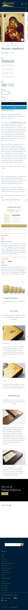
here (2, 197)
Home (2, 45)
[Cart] (22, 4)
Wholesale (3, 574)
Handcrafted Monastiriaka (7, 563)
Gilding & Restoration (6, 568)
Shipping (3, 100)
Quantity (3, 89)
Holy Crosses (4, 561)
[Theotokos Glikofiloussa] (10, 521)
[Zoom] (22, 39)
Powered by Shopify (13, 606)
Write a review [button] (14, 226)
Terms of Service (5, 587)
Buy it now (14, 107)
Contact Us (3, 581)
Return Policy (4, 585)
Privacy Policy (4, 590)
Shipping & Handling (6, 583)
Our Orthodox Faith (5, 572)
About (2, 556)
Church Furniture (5, 570)
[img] (5, 235)
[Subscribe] (22, 544)
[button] (5, 53)
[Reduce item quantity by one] (3, 92)
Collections (7, 45)
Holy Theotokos (15, 45)
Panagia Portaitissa (15, 122)
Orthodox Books (5, 565)
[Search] (25, 9)
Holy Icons (3, 559)
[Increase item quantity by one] (8, 92)
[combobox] (14, 9)
